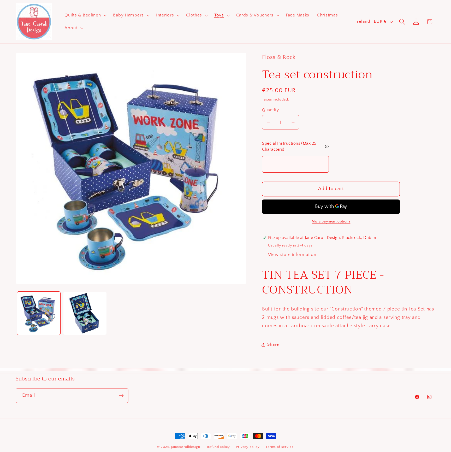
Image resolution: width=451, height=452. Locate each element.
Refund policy (218, 447)
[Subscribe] (121, 395)
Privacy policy (248, 447)
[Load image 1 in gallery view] (38, 313)
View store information (292, 254)
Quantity (270, 110)
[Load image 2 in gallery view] (84, 313)
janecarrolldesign (185, 447)
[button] (85, 15)
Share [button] (273, 344)
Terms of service (280, 447)
